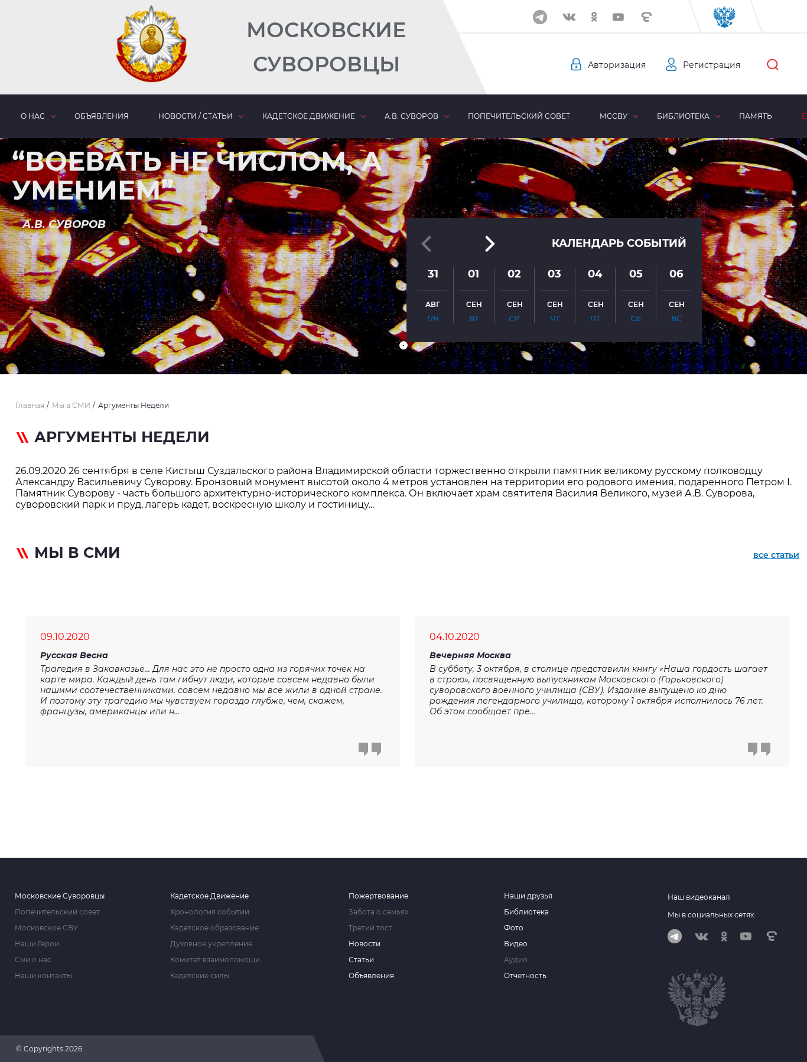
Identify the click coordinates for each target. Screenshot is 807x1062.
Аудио (516, 959)
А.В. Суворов (411, 116)
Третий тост (370, 928)
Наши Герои (37, 943)
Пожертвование (378, 896)
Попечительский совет (519, 116)
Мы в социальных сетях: (712, 914)
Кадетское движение (308, 116)
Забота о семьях (378, 912)
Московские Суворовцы (326, 47)
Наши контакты (43, 975)
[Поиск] (772, 65)
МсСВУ (613, 116)
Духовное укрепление (211, 943)
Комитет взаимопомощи (215, 959)
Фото (513, 928)
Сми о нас (33, 959)
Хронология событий (209, 912)
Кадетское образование (214, 928)
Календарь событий (619, 243)
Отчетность (525, 975)
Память (755, 116)
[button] (403, 345)
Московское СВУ (46, 928)
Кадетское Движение (209, 896)
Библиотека (683, 116)
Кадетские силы (199, 975)
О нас (33, 116)
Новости (364, 943)
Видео (516, 943)
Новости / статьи (195, 116)
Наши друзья (528, 896)
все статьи (776, 555)
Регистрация (711, 65)
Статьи (361, 959)
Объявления (101, 116)
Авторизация (617, 65)
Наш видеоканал (699, 897)
